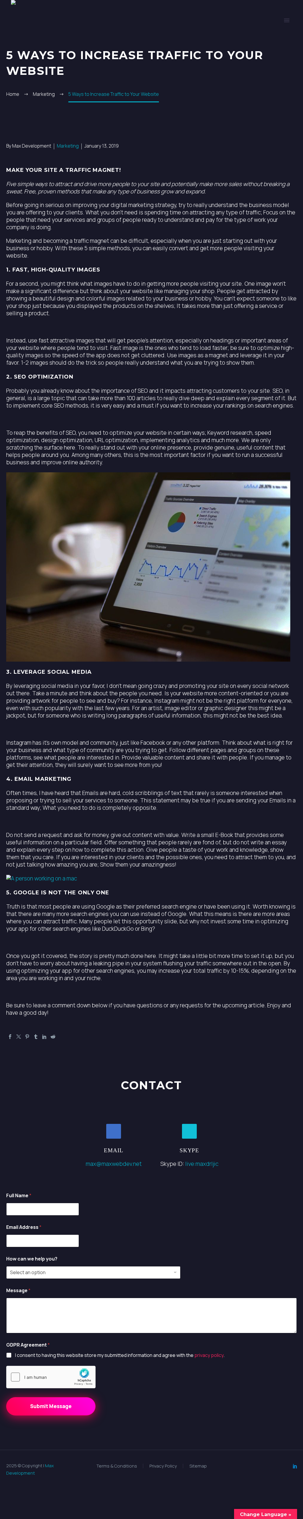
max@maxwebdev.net (114, 1164)
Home (72, 38)
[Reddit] (53, 1036)
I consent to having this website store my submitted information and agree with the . (120, 1355)
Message (18, 1290)
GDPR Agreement (28, 1345)
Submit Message (51, 1406)
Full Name (18, 1195)
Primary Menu (286, 20)
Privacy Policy (163, 1466)
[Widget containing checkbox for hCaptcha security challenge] (51, 1377)
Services (100, 38)
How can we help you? (31, 1259)
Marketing (68, 146)
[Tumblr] (35, 1036)
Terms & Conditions (116, 1466)
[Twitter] (18, 1036)
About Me (168, 38)
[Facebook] (10, 1036)
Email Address (23, 1227)
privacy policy (208, 1355)
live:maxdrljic (201, 1164)
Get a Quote (240, 38)
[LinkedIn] (44, 1036)
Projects (134, 38)
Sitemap (198, 1466)
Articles (202, 38)
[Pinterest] (27, 1036)
